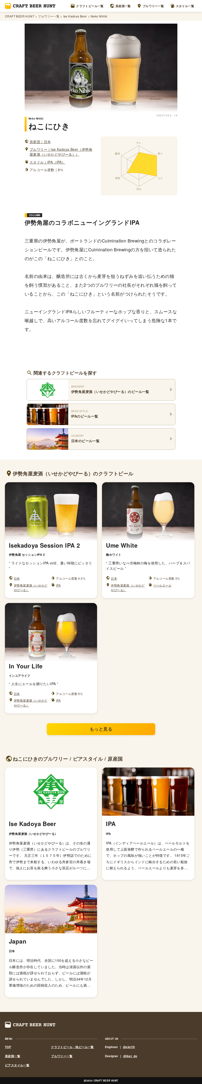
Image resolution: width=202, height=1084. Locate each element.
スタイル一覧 (185, 6)
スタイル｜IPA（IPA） (47, 162)
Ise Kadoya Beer (75, 16)
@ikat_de (130, 1056)
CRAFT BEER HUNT (19, 16)
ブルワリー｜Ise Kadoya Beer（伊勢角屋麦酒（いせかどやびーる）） (61, 152)
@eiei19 (129, 1047)
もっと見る (101, 729)
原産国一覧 (123, 6)
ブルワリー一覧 (153, 6)
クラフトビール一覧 (90, 6)
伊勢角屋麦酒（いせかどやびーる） (30, 587)
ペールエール (162, 585)
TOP (8, 1047)
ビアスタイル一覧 (17, 1065)
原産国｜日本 (40, 141)
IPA (58, 585)
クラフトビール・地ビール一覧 (72, 1047)
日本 (17, 578)
